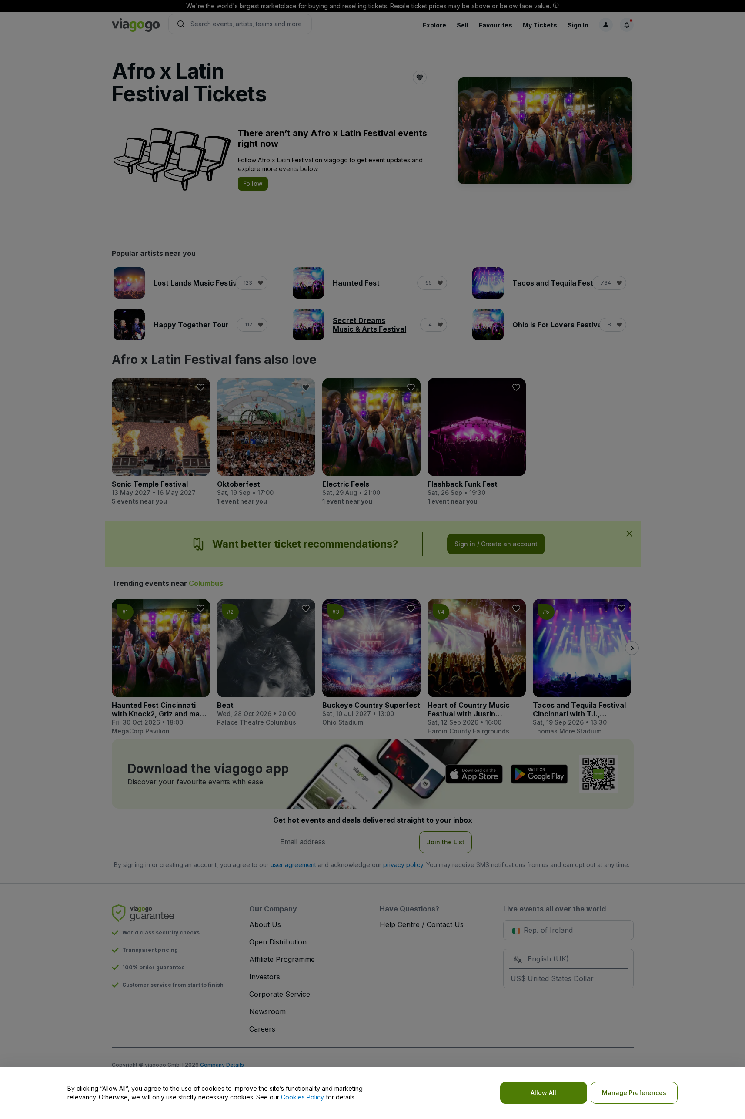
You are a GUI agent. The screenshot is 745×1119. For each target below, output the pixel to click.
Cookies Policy (302, 1097)
